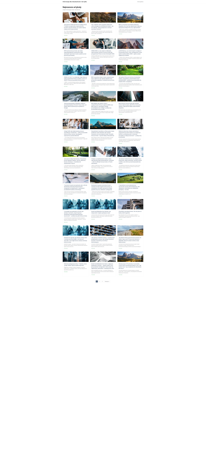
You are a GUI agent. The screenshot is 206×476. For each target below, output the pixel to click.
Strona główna (140, 1)
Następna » (107, 281)
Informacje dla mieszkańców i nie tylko (75, 1)
